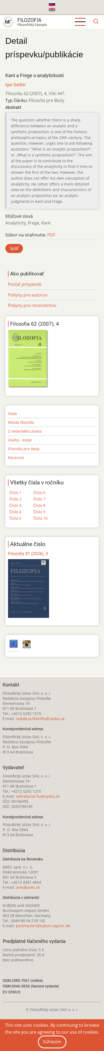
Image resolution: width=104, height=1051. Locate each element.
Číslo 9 (39, 511)
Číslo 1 (15, 492)
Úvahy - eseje (20, 439)
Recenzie (16, 457)
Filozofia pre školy (23, 448)
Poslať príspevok (24, 284)
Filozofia (29, 20)
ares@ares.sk (28, 887)
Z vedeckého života (25, 431)
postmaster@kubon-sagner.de (43, 925)
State (12, 413)
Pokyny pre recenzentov (32, 305)
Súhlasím (52, 1042)
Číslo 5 (15, 518)
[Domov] (8, 22)
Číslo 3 (15, 505)
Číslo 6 (39, 492)
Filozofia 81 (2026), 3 (28, 553)
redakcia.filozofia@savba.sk (40, 718)
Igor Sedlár (15, 84)
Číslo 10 (40, 518)
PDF (51, 235)
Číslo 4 (15, 511)
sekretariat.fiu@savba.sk (37, 796)
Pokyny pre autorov (27, 295)
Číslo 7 (39, 498)
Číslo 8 (39, 505)
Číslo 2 (15, 498)
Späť (14, 248)
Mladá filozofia (21, 422)
